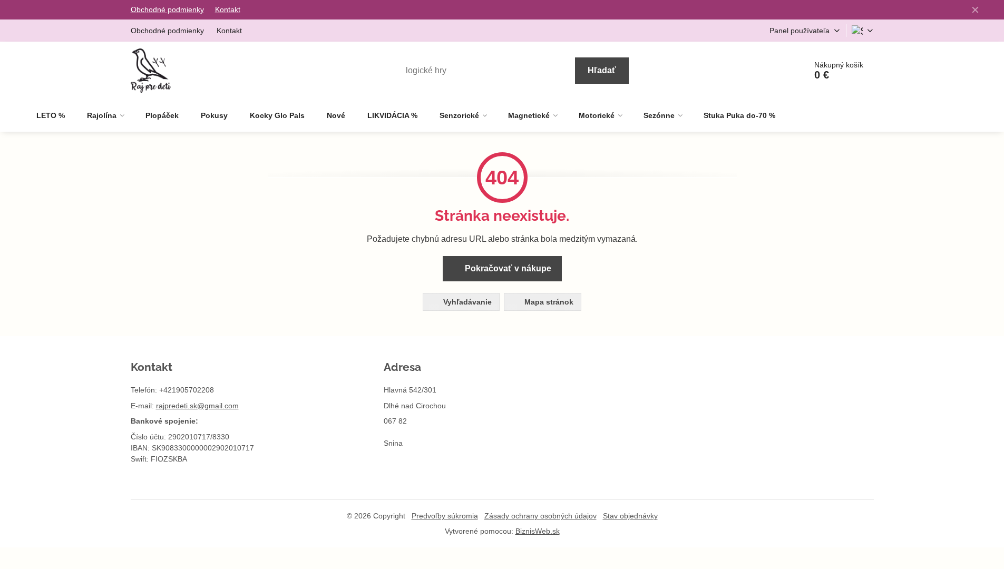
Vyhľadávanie (466, 302)
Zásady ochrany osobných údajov (540, 516)
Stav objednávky (630, 516)
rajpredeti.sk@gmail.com (197, 405)
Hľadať (602, 70)
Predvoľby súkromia (445, 516)
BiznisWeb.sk (537, 531)
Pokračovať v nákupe (507, 268)
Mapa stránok (547, 302)
